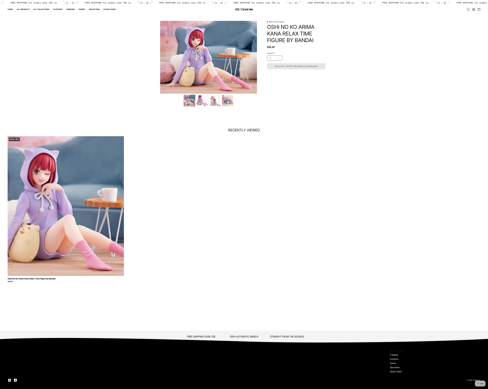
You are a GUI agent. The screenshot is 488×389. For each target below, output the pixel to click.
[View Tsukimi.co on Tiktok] (15, 380)
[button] (58, 9)
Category (394, 355)
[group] (244, 209)
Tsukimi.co (476, 380)
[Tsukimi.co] (244, 9)
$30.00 (10, 282)
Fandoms (394, 359)
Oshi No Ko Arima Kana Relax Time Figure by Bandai (31, 279)
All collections (396, 351)
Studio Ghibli (396, 372)
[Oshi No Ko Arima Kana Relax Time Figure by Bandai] (189, 100)
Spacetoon (395, 367)
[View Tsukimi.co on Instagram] (9, 380)
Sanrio (393, 363)
